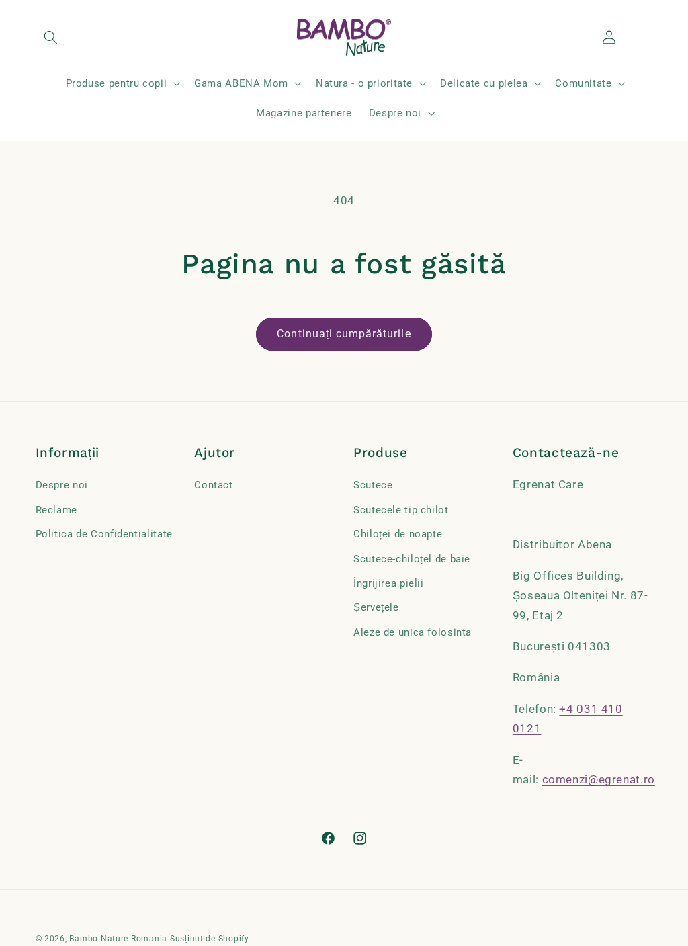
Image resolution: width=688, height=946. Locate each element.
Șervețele (376, 607)
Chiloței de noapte (397, 534)
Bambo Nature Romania (118, 938)
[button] (51, 37)
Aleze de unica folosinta (412, 632)
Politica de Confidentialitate (104, 534)
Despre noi (62, 485)
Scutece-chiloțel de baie (411, 559)
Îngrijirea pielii (388, 583)
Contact (213, 485)
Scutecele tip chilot (401, 510)
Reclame (56, 510)
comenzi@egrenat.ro (598, 779)
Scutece (372, 485)
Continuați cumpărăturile (344, 333)
